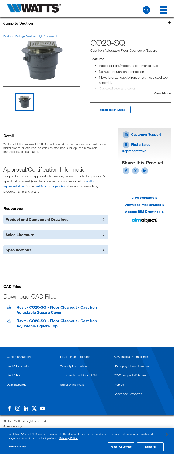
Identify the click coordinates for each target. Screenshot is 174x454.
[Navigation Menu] (163, 10)
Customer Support (145, 134)
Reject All (150, 446)
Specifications (18, 250)
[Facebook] (9, 408)
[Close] (167, 434)
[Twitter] (34, 408)
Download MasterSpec (142, 204)
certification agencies (50, 186)
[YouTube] (42, 408)
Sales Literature (20, 234)
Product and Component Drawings (37, 219)
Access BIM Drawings (142, 211)
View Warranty (142, 197)
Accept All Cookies (121, 446)
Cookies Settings (17, 446)
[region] (87, 441)
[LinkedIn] (25, 408)
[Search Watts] (146, 10)
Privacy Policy (68, 438)
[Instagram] (17, 408)
